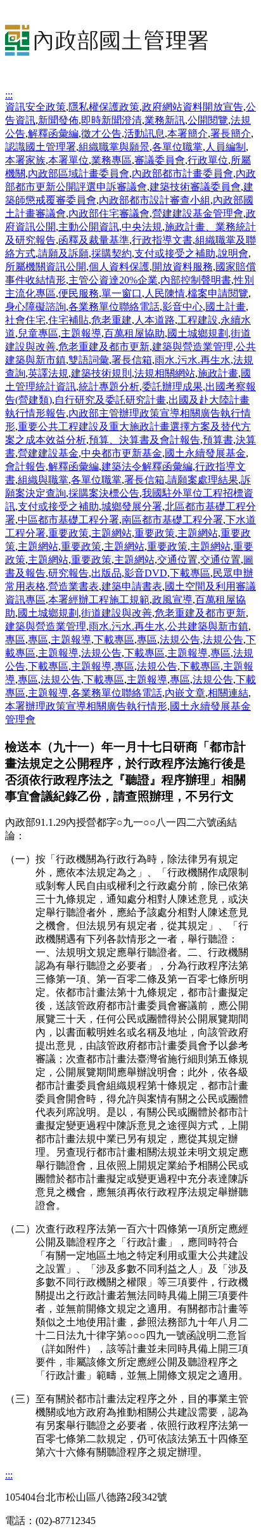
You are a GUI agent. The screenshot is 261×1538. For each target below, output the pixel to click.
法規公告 (180, 639)
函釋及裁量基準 (93, 240)
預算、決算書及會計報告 (144, 439)
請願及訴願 (63, 253)
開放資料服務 (182, 266)
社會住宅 (25, 320)
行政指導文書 (162, 240)
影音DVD (145, 573)
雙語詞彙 (88, 360)
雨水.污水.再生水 (193, 360)
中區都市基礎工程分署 (68, 519)
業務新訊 (164, 120)
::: (9, 94)
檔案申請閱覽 (218, 293)
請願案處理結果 (202, 479)
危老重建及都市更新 (104, 346)
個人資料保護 (119, 266)
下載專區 (190, 573)
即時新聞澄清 (111, 120)
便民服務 (78, 293)
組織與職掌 (43, 479)
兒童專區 (38, 333)
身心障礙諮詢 (35, 306)
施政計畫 (218, 373)
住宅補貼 (68, 320)
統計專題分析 (109, 386)
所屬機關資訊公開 (45, 266)
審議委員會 (159, 160)
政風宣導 (172, 599)
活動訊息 (144, 133)
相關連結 (228, 693)
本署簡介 (187, 133)
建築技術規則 (101, 373)
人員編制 (225, 146)
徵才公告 (101, 133)
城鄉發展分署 (131, 506)
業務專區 (111, 160)
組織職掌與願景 (114, 146)
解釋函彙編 (53, 133)
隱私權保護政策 (103, 106)
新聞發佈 (58, 120)
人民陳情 (164, 293)
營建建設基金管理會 (197, 213)
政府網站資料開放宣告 (192, 106)
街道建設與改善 (116, 613)
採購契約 (111, 253)
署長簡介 (230, 133)
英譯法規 (48, 373)
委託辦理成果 (172, 386)
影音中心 (182, 306)
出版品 (106, 573)
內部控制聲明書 (195, 280)
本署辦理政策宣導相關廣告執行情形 (86, 706)
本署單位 (68, 160)
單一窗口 (121, 293)
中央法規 (142, 226)
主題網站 (111, 533)
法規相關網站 (164, 373)
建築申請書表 (131, 586)
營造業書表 (73, 586)
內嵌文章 (185, 693)
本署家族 (25, 160)
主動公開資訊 (88, 226)
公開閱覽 (208, 120)
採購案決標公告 (103, 493)
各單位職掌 (177, 146)
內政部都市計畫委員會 (182, 173)
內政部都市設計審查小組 (154, 200)
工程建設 (197, 320)
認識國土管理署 (40, 146)
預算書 (218, 439)
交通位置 (177, 559)
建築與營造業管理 (192, 346)
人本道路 (154, 320)
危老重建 (111, 320)
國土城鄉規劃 (197, 333)
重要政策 (68, 533)
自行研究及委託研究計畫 (110, 399)
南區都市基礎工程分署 (172, 519)
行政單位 (208, 160)
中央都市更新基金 (121, 453)
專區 (15, 639)
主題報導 (81, 333)
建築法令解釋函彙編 (147, 466)
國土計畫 (225, 306)
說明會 (233, 253)
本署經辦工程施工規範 (99, 599)
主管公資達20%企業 (113, 280)
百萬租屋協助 (134, 333)
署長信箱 (131, 360)
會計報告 (25, 466)
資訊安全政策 (35, 106)
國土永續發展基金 (205, 453)
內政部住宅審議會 (109, 213)
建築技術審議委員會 (195, 186)
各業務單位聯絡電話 (114, 306)
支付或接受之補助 (174, 253)
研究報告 (68, 573)
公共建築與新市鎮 (207, 626)
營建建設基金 (48, 453)
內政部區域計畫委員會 (78, 173)
